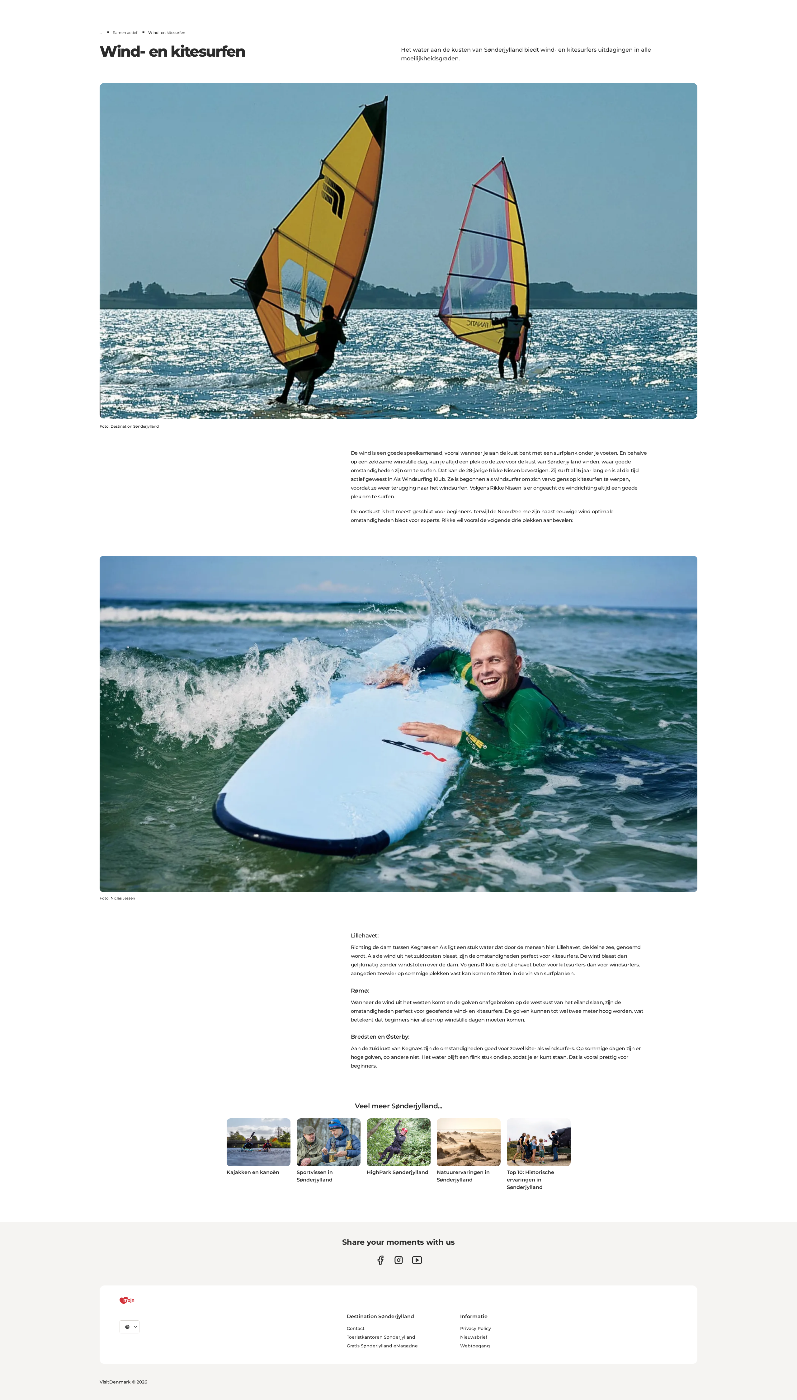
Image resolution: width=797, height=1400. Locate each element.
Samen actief (125, 32)
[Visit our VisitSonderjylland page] (380, 1260)
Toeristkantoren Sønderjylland (381, 1337)
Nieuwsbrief (473, 1337)
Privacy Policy (475, 1328)
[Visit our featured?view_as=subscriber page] (417, 1260)
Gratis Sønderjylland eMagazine (382, 1346)
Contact (356, 1328)
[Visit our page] (398, 1260)
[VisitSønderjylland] (139, 1300)
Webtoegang (475, 1346)
